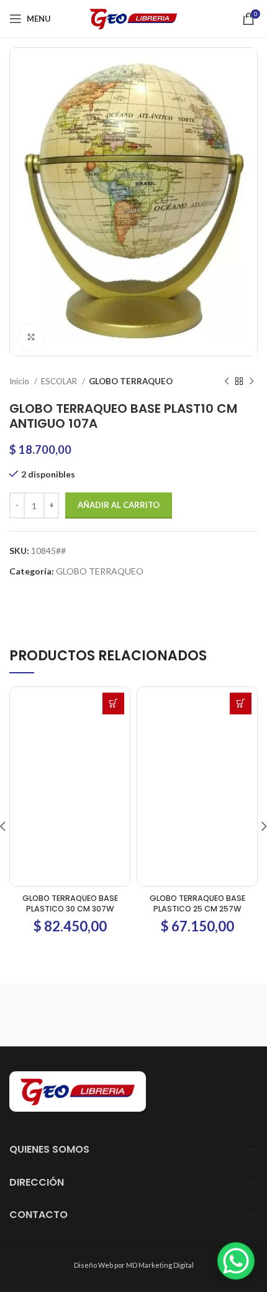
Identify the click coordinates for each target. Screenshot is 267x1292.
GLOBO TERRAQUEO (131, 381)
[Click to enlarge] (31, 337)
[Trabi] (146, 1015)
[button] (113, 703)
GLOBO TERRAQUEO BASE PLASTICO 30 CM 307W (70, 904)
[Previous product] (226, 382)
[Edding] (121, 1015)
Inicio (20, 381)
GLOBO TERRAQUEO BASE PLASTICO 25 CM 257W (197, 904)
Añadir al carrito (119, 505)
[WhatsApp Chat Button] (236, 1261)
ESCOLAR (60, 381)
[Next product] (251, 382)
